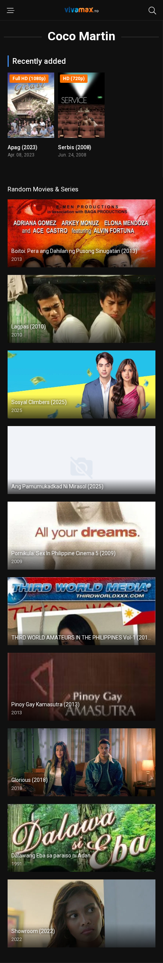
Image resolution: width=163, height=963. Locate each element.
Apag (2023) (23, 147)
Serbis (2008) (74, 147)
